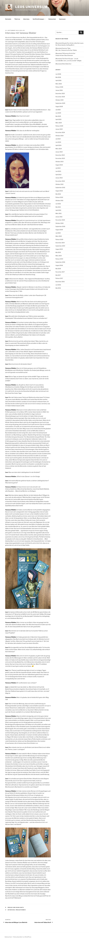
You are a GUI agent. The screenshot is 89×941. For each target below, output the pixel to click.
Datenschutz (52, 19)
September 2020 (60, 226)
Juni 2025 (58, 113)
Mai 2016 (58, 288)
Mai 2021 (58, 207)
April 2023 (58, 174)
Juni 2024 (58, 142)
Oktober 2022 (59, 184)
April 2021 (58, 210)
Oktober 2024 (59, 135)
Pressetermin (21, 909)
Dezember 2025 (60, 93)
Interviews (26, 19)
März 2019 (59, 255)
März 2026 (59, 83)
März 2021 (59, 213)
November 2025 (60, 96)
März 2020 (59, 236)
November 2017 (60, 272)
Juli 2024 (58, 139)
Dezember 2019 (60, 242)
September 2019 (60, 246)
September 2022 (60, 187)
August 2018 (59, 265)
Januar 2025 (59, 129)
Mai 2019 (58, 252)
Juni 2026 (58, 74)
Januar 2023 (59, 178)
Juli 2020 (58, 233)
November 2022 (60, 181)
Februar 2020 (59, 239)
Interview (11, 909)
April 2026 (58, 80)
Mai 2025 (58, 116)
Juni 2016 (58, 285)
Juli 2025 (58, 109)
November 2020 (60, 220)
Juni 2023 (58, 171)
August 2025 (59, 106)
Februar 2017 (59, 278)
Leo (23, 30)
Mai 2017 (58, 275)
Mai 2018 (58, 268)
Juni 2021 (58, 203)
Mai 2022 (58, 194)
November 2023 (60, 158)
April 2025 (58, 119)
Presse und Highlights (16, 907)
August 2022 (59, 191)
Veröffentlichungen (38, 19)
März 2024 (59, 148)
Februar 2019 (59, 259)
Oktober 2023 (59, 161)
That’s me (17, 19)
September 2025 (60, 103)
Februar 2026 (59, 87)
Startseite (8, 19)
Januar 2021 (59, 216)
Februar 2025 (59, 126)
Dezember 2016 (60, 281)
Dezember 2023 (60, 155)
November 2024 (60, 132)
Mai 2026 (58, 77)
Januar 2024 (59, 152)
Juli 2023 (58, 168)
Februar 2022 (59, 197)
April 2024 (58, 145)
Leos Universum (31, 7)
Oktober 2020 (60, 223)
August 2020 (59, 229)
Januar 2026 (59, 90)
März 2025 (59, 122)
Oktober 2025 (59, 100)
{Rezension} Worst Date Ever (63, 64)
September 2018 (60, 262)
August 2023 (59, 165)
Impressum (62, 19)
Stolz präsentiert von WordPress (22, 937)
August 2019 (59, 249)
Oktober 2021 (59, 200)
